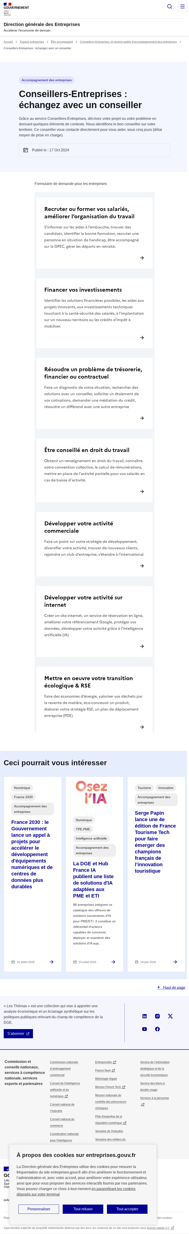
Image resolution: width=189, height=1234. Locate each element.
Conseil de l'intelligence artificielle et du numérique (65, 1090)
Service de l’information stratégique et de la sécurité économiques (155, 1069)
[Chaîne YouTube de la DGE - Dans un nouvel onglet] (144, 1029)
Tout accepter (127, 1209)
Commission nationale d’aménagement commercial (64, 1069)
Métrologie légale (106, 1078)
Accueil (8, 41)
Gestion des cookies (159, 1218)
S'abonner (15, 1034)
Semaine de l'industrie (109, 1131)
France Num (103, 1070)
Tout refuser (83, 1209)
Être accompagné (62, 41)
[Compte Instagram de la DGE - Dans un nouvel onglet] (157, 1016)
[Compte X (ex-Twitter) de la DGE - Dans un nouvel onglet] (170, 1016)
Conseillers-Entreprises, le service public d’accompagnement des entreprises (128, 41)
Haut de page (173, 988)
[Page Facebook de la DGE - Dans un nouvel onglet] (157, 1029)
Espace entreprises (32, 41)
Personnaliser (38, 1209)
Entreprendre (103, 1062)
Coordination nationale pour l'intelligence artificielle (64, 1140)
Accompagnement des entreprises (47, 80)
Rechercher (169, 6)
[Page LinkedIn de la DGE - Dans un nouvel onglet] (144, 1016)
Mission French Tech (108, 1087)
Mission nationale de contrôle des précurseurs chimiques (110, 1102)
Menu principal (182, 6)
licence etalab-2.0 (158, 1228)
